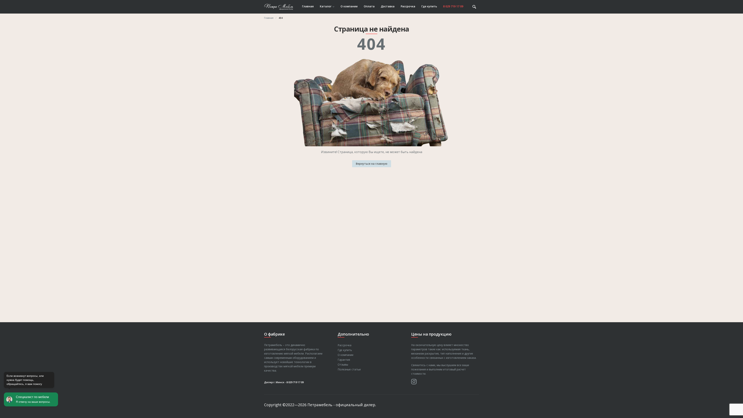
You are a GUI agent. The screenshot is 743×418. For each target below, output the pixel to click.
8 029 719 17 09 (453, 6)
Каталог (325, 6)
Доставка (388, 6)
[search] (474, 7)
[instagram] (414, 381)
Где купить (429, 6)
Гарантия (344, 359)
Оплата (369, 6)
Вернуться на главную (371, 163)
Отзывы (343, 364)
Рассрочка (408, 6)
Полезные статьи (349, 369)
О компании (349, 6)
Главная (308, 6)
